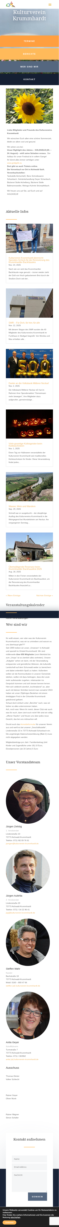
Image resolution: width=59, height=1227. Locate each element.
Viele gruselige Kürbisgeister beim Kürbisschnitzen (25, 444)
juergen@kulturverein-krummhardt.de (22, 843)
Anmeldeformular (27, 724)
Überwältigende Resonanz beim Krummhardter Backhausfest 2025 (25, 568)
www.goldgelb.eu (14, 163)
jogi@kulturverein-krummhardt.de (20, 913)
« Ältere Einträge (13, 595)
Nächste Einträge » (44, 595)
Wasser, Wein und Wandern (22, 506)
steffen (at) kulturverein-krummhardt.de (23, 986)
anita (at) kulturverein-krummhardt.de (22, 1059)
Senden (37, 1196)
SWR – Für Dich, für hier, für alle (24, 323)
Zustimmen (9, 1222)
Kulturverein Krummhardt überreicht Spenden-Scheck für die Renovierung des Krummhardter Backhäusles (29, 260)
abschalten (15, 1217)
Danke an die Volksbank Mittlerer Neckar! (29, 383)
